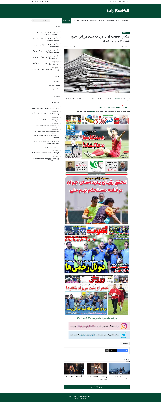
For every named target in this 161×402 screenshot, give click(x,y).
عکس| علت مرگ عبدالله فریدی (122, 376)
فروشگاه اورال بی (56, 93)
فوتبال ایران (101, 20)
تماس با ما (108, 2)
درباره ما (115, 2)
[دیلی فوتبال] (118, 11)
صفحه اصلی (125, 20)
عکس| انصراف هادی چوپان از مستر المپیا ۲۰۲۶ (97, 377)
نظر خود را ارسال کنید (97, 387)
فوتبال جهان (93, 20)
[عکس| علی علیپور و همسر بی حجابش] (74, 368)
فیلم (78, 20)
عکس (73, 20)
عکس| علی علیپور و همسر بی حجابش (75, 376)
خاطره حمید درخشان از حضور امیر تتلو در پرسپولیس (113, 107)
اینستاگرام (92, 111)
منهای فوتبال (66, 20)
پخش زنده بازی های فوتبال (113, 20)
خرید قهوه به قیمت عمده (54, 85)
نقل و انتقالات (84, 20)
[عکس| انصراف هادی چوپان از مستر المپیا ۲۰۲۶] (97, 368)
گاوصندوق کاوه (57, 81)
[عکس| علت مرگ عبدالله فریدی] (119, 368)
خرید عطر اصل (57, 96)
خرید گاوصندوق (56, 89)
